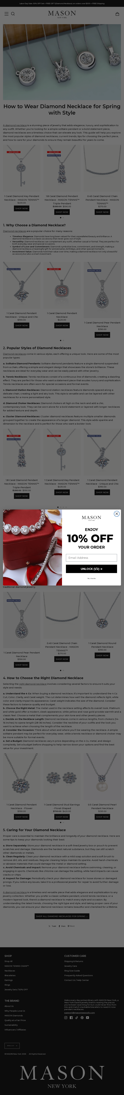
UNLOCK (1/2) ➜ (91, 569)
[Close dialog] (116, 513)
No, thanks (92, 578)
